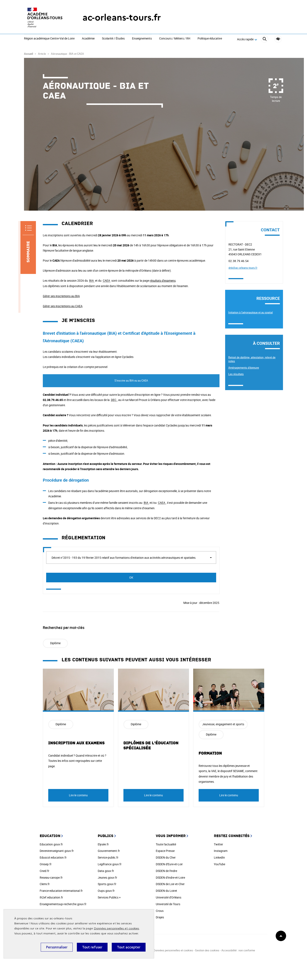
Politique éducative (210, 38)
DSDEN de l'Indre (166, 871)
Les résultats (236, 374)
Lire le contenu (78, 795)
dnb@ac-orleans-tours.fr (242, 268)
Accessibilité (278, 39)
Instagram (220, 851)
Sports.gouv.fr (107, 884)
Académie (88, 38)
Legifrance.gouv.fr (110, 864)
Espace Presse (165, 851)
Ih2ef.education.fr (51, 897)
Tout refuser (92, 947)
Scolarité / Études (113, 38)
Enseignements (142, 38)
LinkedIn (219, 857)
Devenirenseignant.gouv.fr (57, 851)
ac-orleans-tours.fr (121, 17)
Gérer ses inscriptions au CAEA (62, 306)
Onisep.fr (46, 864)
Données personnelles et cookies (116, 928)
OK (131, 577)
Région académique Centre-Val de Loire (49, 38)
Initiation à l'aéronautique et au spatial (250, 312)
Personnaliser (56, 947)
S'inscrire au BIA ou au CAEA (131, 380)
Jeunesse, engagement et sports (223, 724)
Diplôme (55, 643)
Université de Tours (168, 904)
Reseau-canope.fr (51, 877)
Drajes (160, 917)
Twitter (218, 844)
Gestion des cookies (207, 950)
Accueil (28, 54)
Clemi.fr (45, 884)
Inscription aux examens (76, 743)
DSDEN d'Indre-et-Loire (170, 877)
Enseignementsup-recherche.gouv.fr (63, 904)
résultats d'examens (163, 280)
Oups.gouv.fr (106, 891)
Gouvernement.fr (109, 851)
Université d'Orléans (168, 897)
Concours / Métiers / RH (174, 38)
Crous (160, 911)
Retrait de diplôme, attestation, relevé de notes (251, 359)
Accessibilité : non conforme (238, 950)
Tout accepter (128, 947)
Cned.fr (44, 871)
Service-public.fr (108, 857)
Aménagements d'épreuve (243, 367)
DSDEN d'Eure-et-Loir (169, 864)
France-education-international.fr (61, 891)
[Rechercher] (264, 39)
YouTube (219, 864)
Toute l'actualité (166, 844)
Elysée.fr (103, 844)
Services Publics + (109, 897)
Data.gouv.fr (106, 871)
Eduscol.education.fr (53, 857)
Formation (210, 753)
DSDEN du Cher (166, 857)
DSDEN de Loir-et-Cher (170, 884)
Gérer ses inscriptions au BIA (61, 296)
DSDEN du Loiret (166, 891)
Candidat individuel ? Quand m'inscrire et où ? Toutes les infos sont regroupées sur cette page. (77, 760)
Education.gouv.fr (51, 844)
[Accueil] (45, 17)
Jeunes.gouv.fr (107, 877)
